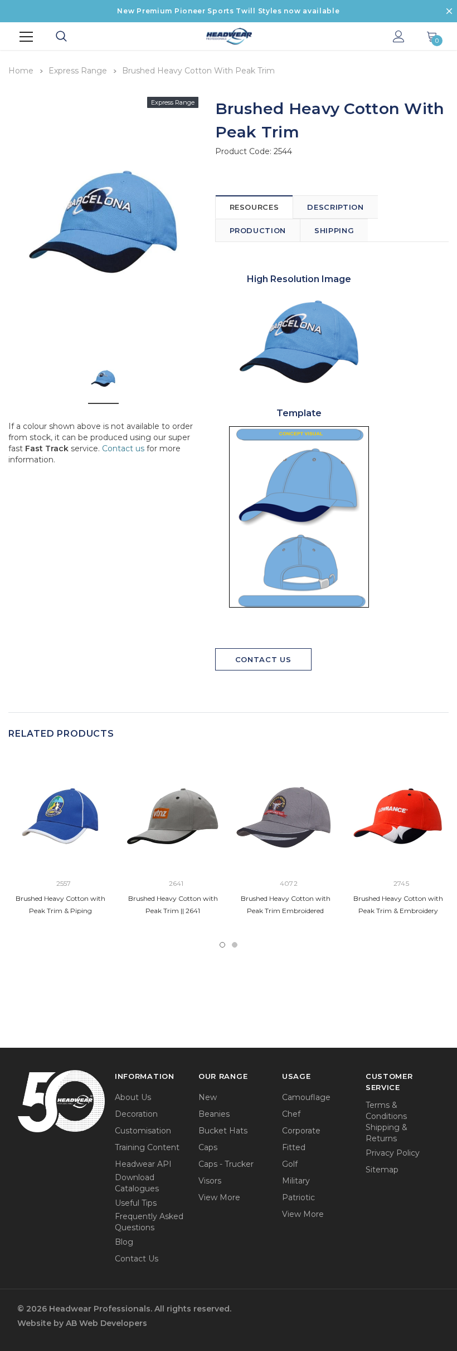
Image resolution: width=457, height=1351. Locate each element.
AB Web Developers (106, 1323)
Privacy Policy (393, 1153)
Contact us (123, 448)
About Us (133, 1097)
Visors (209, 1181)
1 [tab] (222, 945)
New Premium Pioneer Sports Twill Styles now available (228, 11)
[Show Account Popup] (399, 37)
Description (335, 207)
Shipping (334, 230)
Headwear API (143, 1164)
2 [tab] (234, 945)
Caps (207, 1147)
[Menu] (26, 36)
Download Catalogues (137, 1183)
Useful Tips (136, 1203)
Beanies (214, 1114)
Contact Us (263, 659)
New (207, 1097)
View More (219, 1197)
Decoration (136, 1114)
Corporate (301, 1131)
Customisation (143, 1131)
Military (296, 1181)
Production (258, 230)
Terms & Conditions (386, 1110)
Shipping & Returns (386, 1132)
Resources (254, 207)
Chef (291, 1114)
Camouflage (306, 1097)
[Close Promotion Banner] (449, 11)
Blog (124, 1242)
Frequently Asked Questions (149, 1221)
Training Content (147, 1147)
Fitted (293, 1147)
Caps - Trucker (226, 1164)
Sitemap (382, 1170)
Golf (290, 1164)
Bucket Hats (222, 1131)
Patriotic (298, 1197)
